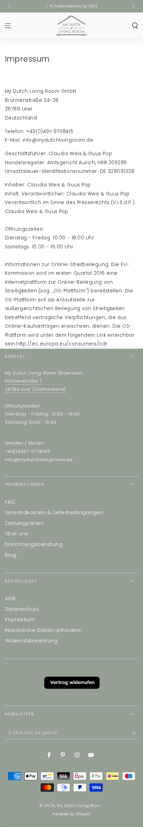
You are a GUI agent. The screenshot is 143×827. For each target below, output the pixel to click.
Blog (11, 555)
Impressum (20, 619)
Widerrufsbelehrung (31, 640)
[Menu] (8, 25)
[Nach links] (10, 6)
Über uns (16, 533)
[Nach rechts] (133, 6)
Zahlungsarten (24, 523)
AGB (10, 598)
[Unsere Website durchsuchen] (135, 25)
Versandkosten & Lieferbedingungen (54, 512)
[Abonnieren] (134, 733)
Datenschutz (22, 609)
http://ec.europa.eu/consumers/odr (62, 344)
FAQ (10, 502)
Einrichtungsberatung (34, 544)
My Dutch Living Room (79, 805)
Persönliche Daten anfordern (43, 630)
